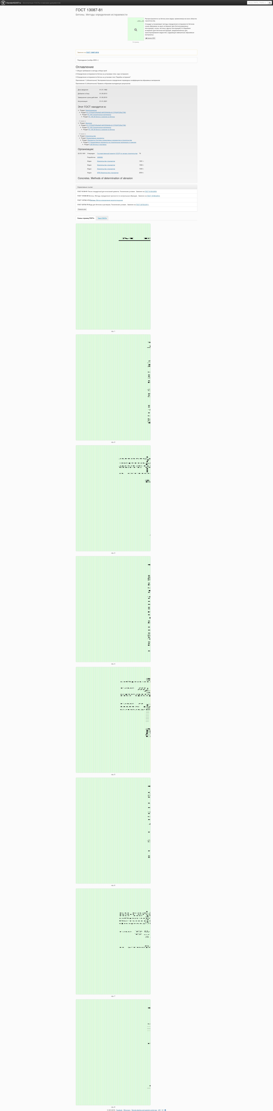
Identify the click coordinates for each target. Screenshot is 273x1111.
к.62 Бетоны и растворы (98, 144)
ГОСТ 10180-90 (82, 196)
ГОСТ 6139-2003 (151, 191)
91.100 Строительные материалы (99, 114)
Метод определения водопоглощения (106, 200)
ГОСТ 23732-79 (82, 204)
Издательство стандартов (106, 161)
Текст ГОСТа (102, 218)
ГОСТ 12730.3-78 (83, 200)
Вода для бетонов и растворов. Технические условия (107, 204)
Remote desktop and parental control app (144, 1110)
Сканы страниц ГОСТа (85, 218)
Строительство (90, 136)
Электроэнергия (91, 110)
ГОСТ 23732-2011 (142, 204)
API (159, 1110)
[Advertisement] (100, 32)
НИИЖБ (100, 157)
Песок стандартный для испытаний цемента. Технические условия (111, 191)
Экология (88, 123)
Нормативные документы (95, 138)
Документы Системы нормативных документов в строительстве (110, 140)
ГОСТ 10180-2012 (153, 196)
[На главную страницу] (3, 2)
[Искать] (270, 2)
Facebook (119, 1110)
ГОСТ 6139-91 (82, 191)
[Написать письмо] (162, 1110)
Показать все (82, 209)
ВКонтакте (127, 1110)
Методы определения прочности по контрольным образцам (113, 196)
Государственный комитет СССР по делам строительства (117, 153)
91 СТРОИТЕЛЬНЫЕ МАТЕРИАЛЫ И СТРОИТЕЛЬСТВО (106, 112)
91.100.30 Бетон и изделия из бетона (102, 117)
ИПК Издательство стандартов (107, 173)
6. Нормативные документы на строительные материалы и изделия (112, 142)
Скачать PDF (151, 38)
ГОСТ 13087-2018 (92, 52)
